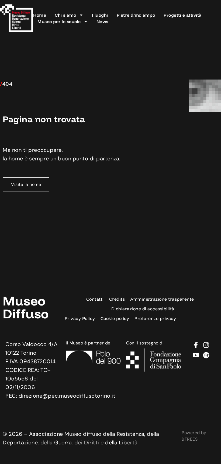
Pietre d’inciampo (136, 15)
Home (39, 15)
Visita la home (26, 184)
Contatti (95, 299)
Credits (117, 299)
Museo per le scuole (59, 21)
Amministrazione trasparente (162, 299)
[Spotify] (206, 355)
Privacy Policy (80, 318)
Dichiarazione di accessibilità (142, 308)
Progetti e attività (183, 15)
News (102, 21)
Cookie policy (115, 318)
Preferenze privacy (155, 318)
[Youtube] (196, 355)
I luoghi (100, 15)
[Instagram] (206, 345)
